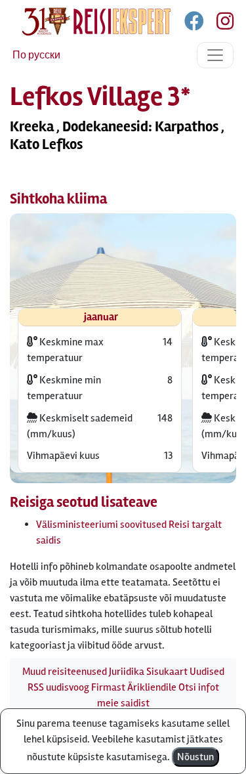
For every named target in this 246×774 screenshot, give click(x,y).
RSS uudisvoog (58, 687)
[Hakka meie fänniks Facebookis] (195, 23)
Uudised (207, 671)
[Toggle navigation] (215, 55)
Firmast (108, 687)
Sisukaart (167, 671)
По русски (36, 55)
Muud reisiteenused (64, 671)
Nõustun (195, 756)
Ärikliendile (151, 687)
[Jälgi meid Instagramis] (220, 23)
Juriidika (126, 671)
